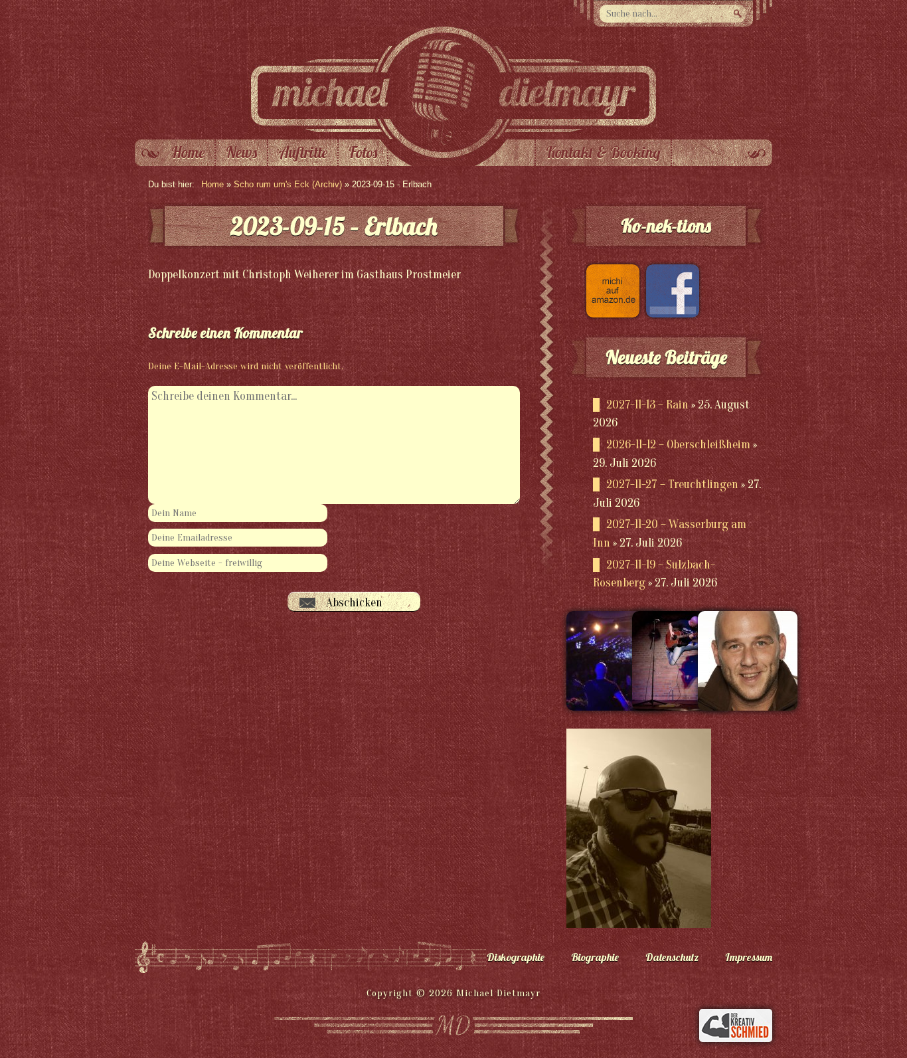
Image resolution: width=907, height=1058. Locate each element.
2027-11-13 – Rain (647, 405)
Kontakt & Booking (603, 152)
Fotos (363, 152)
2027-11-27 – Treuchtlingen (672, 484)
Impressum (748, 957)
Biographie (595, 957)
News (241, 152)
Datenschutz (672, 957)
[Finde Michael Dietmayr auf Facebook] (669, 314)
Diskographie (515, 957)
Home (188, 152)
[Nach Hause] (453, 136)
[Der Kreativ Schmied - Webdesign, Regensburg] (735, 1039)
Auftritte (302, 152)
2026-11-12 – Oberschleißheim (678, 445)
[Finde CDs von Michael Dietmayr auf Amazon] (609, 314)
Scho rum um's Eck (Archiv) (288, 184)
